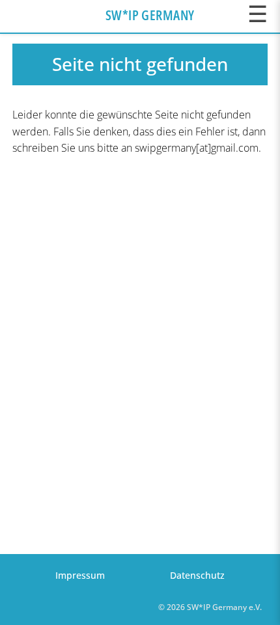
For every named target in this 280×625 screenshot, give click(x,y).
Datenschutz (197, 575)
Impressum (80, 575)
